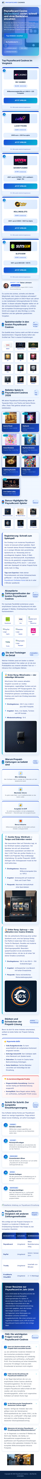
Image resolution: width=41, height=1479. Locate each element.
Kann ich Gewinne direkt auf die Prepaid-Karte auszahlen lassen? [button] (19, 1347)
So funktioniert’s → (13, 42)
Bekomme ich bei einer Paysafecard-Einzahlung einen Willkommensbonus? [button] (22, 1429)
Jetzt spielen (20, 100)
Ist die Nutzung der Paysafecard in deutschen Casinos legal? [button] (20, 1404)
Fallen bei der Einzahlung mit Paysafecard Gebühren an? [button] (18, 1375)
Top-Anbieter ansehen (15, 36)
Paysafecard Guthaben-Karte (14, 580)
